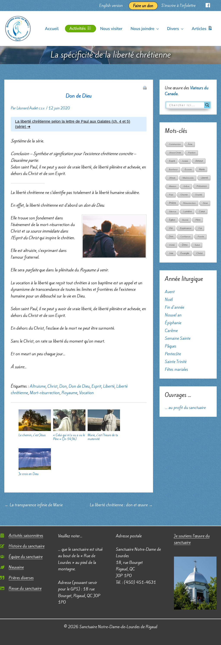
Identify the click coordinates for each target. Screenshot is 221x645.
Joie (171, 253)
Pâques (170, 346)
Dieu (185, 244)
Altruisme (38, 386)
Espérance (185, 228)
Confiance (185, 236)
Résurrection (189, 203)
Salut (197, 245)
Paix (171, 195)
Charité (198, 195)
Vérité (172, 245)
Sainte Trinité (175, 361)
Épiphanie (173, 323)
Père (198, 220)
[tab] (79, 124)
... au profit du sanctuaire (185, 407)
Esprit (96, 386)
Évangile (184, 253)
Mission (172, 186)
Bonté (185, 220)
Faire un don (143, 5)
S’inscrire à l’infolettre (178, 5)
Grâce (186, 186)
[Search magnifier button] (207, 105)
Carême (171, 330)
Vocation (86, 392)
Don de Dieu (79, 386)
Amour (199, 160)
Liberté (108, 386)
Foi (200, 228)
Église (172, 220)
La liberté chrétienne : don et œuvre (121, 505)
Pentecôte (173, 354)
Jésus (172, 177)
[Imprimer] (145, 87)
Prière (172, 203)
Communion (175, 144)
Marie (202, 169)
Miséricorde (188, 178)
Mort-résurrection (45, 392)
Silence (172, 211)
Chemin (184, 195)
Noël (169, 299)
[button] (156, 28)
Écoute (188, 169)
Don (63, 386)
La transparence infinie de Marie (34, 505)
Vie (171, 228)
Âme (190, 144)
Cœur (202, 211)
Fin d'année (174, 307)
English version (111, 5)
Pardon (192, 152)
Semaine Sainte (177, 338)
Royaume (69, 392)
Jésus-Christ (175, 152)
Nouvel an (173, 315)
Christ (52, 386)
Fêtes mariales (176, 369)
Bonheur (173, 169)
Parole (201, 236)
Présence (202, 186)
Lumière (187, 211)
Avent (170, 291)
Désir (205, 203)
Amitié (185, 161)
